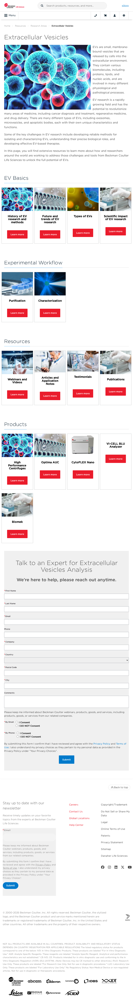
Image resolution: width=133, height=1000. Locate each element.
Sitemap (106, 849)
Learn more (17, 234)
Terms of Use (10, 868)
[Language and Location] (123, 15)
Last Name (10, 603)
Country (8, 654)
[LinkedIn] (116, 868)
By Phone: (9, 733)
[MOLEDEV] (34, 993)
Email (7, 616)
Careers (73, 804)
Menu (12, 15)
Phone (7, 629)
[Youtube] (130, 868)
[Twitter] (122, 868)
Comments (9, 693)
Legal (104, 822)
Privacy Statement (112, 842)
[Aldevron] (53, 982)
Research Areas (39, 25)
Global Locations (79, 818)
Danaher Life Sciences (114, 855)
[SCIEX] (72, 993)
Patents (105, 835)
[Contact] (95, 15)
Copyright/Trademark (114, 804)
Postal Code (10, 667)
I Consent (24, 722)
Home (7, 25)
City (6, 680)
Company (9, 642)
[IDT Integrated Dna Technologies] (109, 982)
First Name (10, 591)
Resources (20, 25)
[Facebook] (102, 868)
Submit (66, 759)
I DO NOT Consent (29, 726)
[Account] (114, 15)
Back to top (121, 787)
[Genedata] (72, 982)
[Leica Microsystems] (16, 993)
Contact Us (76, 811)
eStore (125, 5)
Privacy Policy (101, 743)
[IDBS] (90, 982)
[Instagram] (109, 868)
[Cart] (105, 15)
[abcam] (34, 981)
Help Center (76, 825)
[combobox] (72, 5)
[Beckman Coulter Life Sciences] (14, 5)
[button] (42, 6)
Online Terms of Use (113, 829)
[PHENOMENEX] (53, 993)
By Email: (9, 722)
